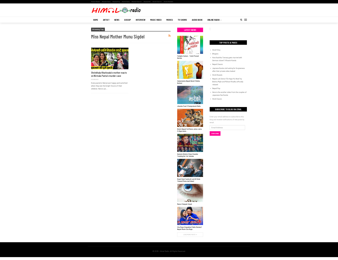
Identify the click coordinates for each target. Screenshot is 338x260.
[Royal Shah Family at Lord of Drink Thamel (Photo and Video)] (190, 168)
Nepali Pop (116, 2)
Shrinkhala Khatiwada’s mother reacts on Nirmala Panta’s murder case (109, 74)
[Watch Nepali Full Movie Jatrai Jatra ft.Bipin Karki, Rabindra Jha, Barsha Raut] (190, 118)
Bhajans (215, 54)
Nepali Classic (137, 2)
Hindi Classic (157, 2)
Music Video (155, 19)
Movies (169, 19)
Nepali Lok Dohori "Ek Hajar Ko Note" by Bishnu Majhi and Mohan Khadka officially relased (227, 82)
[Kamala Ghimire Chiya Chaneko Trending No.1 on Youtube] (190, 143)
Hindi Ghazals (168, 2)
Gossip (127, 19)
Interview (140, 19)
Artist (106, 19)
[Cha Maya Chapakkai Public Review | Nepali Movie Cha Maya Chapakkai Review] (190, 216)
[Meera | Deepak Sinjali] (190, 193)
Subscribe (215, 133)
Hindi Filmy (126, 2)
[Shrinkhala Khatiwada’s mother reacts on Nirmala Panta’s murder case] (109, 58)
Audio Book (197, 19)
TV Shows (182, 19)
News (116, 19)
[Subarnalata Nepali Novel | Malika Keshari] (190, 70)
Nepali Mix (147, 2)
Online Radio (95, 2)
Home (95, 19)
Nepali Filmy (106, 2)
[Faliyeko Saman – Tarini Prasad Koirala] (190, 45)
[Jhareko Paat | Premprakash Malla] (190, 95)
